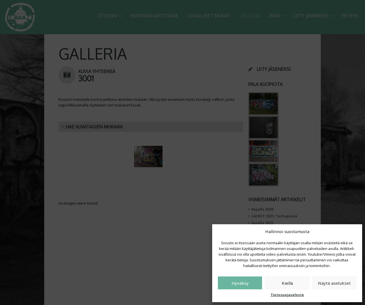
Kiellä (287, 283)
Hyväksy (240, 283)
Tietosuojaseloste (287, 294)
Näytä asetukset (334, 283)
